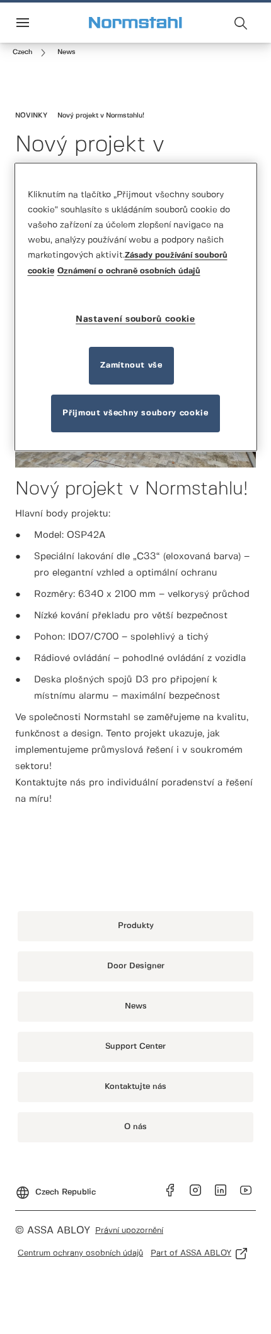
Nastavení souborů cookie (135, 319)
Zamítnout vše (131, 365)
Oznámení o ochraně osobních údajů (128, 271)
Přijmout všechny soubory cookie (135, 413)
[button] (66, 52)
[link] (31, 52)
